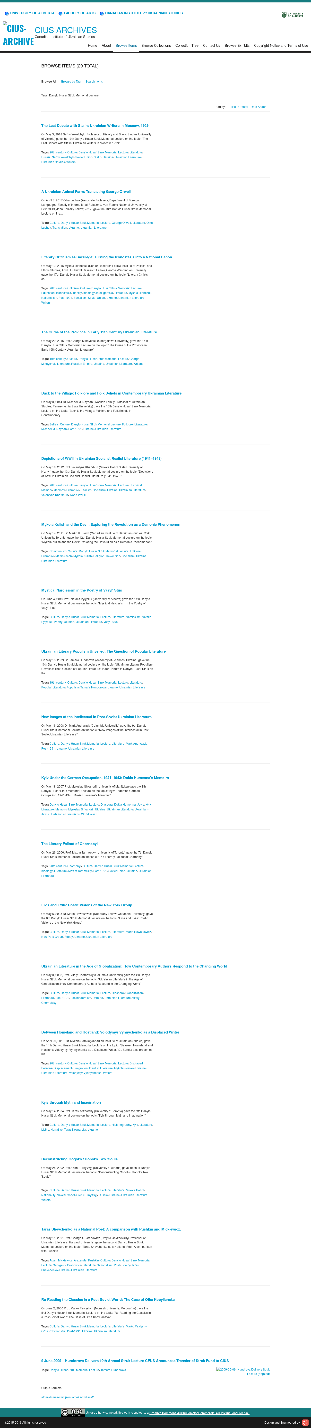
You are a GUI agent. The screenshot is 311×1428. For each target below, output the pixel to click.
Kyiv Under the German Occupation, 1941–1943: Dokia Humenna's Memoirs (105, 777)
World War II (77, 495)
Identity (77, 293)
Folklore (127, 424)
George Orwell (121, 222)
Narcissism (133, 617)
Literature (136, 152)
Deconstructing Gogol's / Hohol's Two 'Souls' (80, 1159)
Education (48, 293)
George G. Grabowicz (67, 1265)
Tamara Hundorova (93, 687)
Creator (243, 106)
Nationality (48, 1195)
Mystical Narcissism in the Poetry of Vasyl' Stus (81, 590)
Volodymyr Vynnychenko (85, 1073)
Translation (59, 227)
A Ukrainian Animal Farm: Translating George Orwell (86, 191)
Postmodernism (80, 998)
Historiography (121, 1124)
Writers (71, 162)
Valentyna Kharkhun (54, 495)
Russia (46, 157)
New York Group (52, 936)
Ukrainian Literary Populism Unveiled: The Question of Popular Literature (103, 651)
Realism (85, 490)
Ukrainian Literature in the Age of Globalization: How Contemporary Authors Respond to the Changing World (134, 966)
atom (44, 1397)
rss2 (91, 1397)
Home (92, 45)
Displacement (63, 1068)
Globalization (134, 993)
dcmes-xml (56, 1397)
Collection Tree (187, 45)
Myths (45, 1129)
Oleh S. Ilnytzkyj (86, 1195)
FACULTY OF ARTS (79, 12)
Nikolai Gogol (66, 1195)
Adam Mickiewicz (61, 1260)
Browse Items (126, 45)
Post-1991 (65, 297)
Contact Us (211, 45)
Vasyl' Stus (111, 622)
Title (233, 106)
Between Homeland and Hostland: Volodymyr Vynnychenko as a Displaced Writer (110, 1032)
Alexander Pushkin (86, 1260)
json (68, 1397)
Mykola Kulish (82, 556)
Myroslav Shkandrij (81, 809)
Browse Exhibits (237, 45)
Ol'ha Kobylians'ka (53, 1331)
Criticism (73, 288)
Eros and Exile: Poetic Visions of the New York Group (86, 905)
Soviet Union (83, 157)
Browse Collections (156, 45)
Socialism (80, 297)
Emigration (80, 1068)
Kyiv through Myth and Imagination (71, 1102)
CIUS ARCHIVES (66, 30)
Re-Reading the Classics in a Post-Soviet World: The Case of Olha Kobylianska (108, 1299)
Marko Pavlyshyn (137, 1326)
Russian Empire (81, 363)
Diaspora (107, 804)
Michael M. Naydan (54, 429)
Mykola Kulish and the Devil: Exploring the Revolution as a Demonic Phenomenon (110, 524)
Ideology (89, 293)
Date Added (259, 106)
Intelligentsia (104, 293)
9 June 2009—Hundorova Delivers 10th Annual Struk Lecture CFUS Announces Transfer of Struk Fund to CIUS (135, 1360)
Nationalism (49, 297)
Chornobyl (74, 866)
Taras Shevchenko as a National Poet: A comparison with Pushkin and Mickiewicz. (111, 1229)
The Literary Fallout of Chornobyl (69, 843)
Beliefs (54, 424)
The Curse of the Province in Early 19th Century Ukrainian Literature (99, 332)
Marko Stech (63, 556)
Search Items (94, 81)
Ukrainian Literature (128, 157)
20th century (58, 152)
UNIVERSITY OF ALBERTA (31, 12)
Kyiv (148, 804)
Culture (72, 152)
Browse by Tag (71, 81)
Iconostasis (63, 293)
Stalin (97, 157)
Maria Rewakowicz (138, 932)
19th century (58, 359)
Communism (58, 551)
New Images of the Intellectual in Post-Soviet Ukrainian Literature (96, 716)
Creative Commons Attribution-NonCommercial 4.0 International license (199, 1413)
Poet (117, 1265)
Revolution (113, 556)
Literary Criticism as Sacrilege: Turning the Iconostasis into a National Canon (106, 257)
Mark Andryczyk (136, 743)
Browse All (48, 81)
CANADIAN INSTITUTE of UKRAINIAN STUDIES (143, 12)
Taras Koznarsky (75, 1129)
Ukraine (108, 157)
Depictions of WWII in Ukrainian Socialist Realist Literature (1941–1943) (101, 458)
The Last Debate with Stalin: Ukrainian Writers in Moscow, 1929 (94, 125)
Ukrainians (72, 814)
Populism (73, 687)
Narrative (57, 1129)
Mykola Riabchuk (140, 293)
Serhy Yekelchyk (63, 157)
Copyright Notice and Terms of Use (281, 45)
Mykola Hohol (135, 1190)
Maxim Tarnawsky (80, 871)
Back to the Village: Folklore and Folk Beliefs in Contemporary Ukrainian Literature (111, 393)
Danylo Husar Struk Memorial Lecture (103, 152)
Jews (140, 804)
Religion (98, 556)
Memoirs (61, 809)
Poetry (58, 622)
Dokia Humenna (125, 804)
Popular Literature (53, 687)
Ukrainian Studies (53, 162)
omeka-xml (79, 1397)
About (106, 45)
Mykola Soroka (124, 1068)
